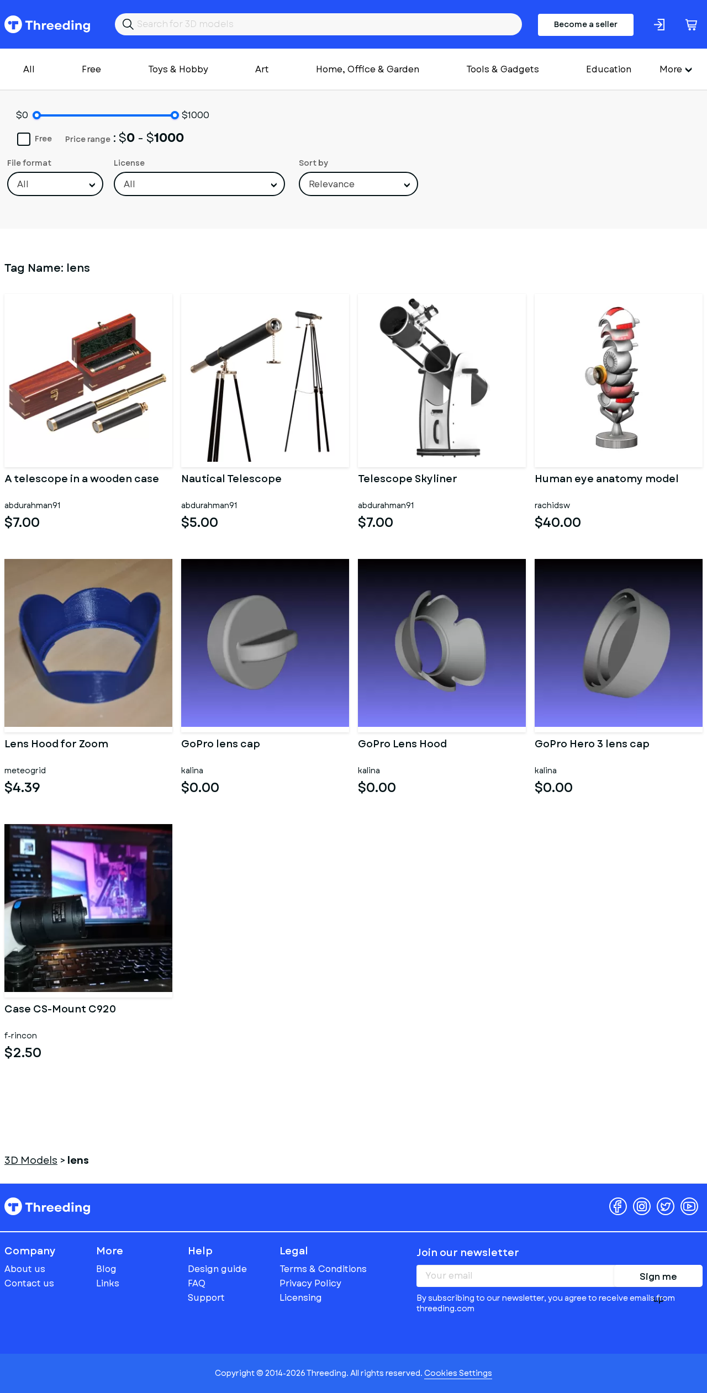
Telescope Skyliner (407, 480)
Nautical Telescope (231, 480)
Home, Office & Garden (367, 69)
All (29, 69)
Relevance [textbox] (332, 184)
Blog (106, 1269)
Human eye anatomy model (607, 480)
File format (29, 162)
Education (608, 69)
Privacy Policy (310, 1283)
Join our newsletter (467, 1252)
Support (206, 1297)
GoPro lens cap (220, 745)
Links (107, 1283)
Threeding (47, 24)
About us (24, 1269)
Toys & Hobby (178, 69)
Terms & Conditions (323, 1269)
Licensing (300, 1297)
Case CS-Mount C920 (60, 1010)
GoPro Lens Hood (402, 745)
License (129, 162)
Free (91, 69)
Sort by (313, 162)
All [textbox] (23, 184)
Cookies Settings (458, 1373)
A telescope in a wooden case (81, 480)
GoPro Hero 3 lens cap (592, 745)
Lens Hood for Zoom (56, 745)
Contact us (29, 1283)
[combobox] (55, 184)
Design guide (217, 1269)
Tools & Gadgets (502, 69)
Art (262, 69)
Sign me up (658, 1278)
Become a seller (586, 24)
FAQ (196, 1283)
